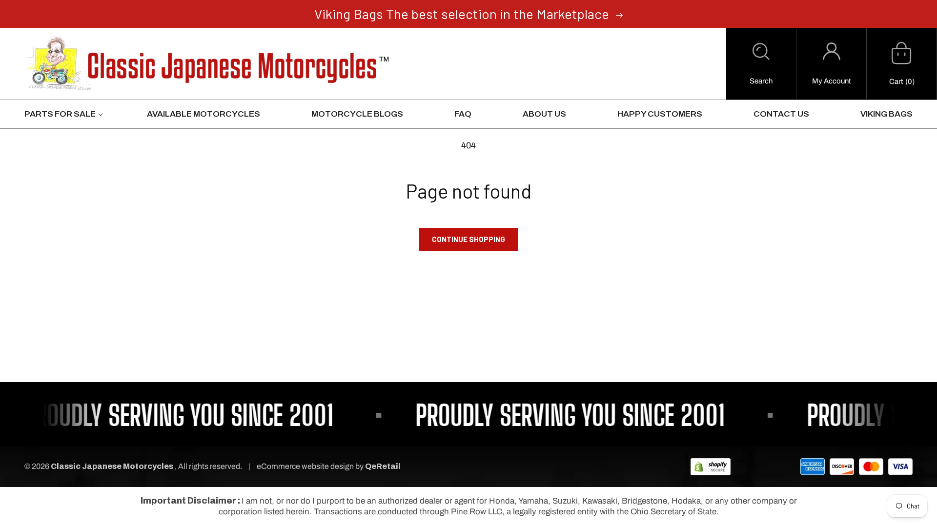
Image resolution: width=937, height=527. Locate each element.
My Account (831, 81)
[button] (761, 64)
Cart (896, 81)
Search (761, 81)
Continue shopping (468, 239)
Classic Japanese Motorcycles (112, 466)
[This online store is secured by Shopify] (711, 466)
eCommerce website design (306, 466)
